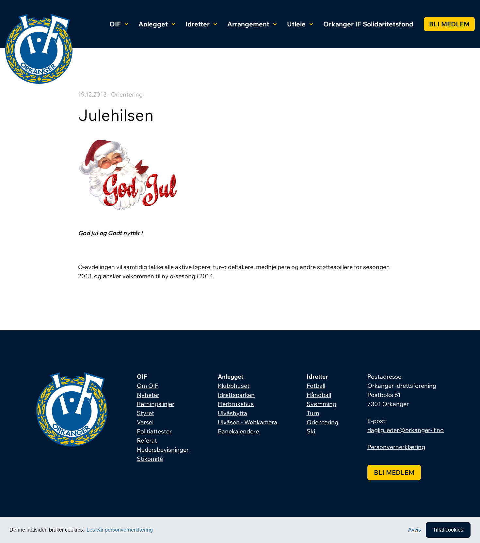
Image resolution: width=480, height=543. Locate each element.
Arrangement (248, 24)
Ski (311, 431)
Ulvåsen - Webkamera (247, 422)
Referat (147, 440)
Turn (313, 413)
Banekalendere (238, 431)
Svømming (321, 404)
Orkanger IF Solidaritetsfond (368, 24)
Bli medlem (449, 24)
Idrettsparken (236, 395)
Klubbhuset (233, 385)
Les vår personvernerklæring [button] (120, 530)
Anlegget (153, 24)
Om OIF (147, 385)
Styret (145, 413)
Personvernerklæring (396, 447)
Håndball (319, 395)
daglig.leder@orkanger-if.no (405, 430)
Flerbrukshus (236, 404)
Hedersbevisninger (163, 449)
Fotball (316, 385)
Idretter (197, 24)
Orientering (322, 422)
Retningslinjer (155, 404)
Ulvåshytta (232, 413)
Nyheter (148, 395)
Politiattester (154, 431)
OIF (115, 24)
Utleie (296, 24)
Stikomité (150, 458)
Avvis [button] (414, 530)
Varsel (145, 422)
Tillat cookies (448, 530)
